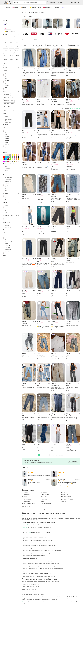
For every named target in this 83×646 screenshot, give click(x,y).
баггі (28, 525)
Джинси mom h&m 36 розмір (28, 417)
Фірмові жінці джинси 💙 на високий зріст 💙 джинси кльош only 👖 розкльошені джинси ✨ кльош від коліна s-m (43, 167)
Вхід (72, 2)
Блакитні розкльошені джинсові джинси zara (71, 449)
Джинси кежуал (45, 494)
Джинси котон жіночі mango (72, 357)
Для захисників (48, 7)
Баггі (6, 131)
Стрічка (63, 7)
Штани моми (25, 498)
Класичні (7, 144)
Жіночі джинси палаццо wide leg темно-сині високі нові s (58, 294)
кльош (28, 535)
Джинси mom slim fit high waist (28, 232)
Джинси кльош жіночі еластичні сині (56, 168)
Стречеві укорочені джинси (72, 325)
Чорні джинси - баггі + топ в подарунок (72, 230)
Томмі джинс (64, 501)
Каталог (8, 7)
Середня (7, 199)
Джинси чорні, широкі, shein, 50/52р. (58, 73)
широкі (25, 527)
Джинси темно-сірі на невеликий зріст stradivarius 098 (72, 418)
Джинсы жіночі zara (70, 293)
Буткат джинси (44, 498)
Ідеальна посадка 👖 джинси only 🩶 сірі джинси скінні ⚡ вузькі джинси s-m (73, 136)
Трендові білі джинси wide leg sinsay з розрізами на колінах (57, 357)
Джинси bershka (70, 262)
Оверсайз (7, 168)
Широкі (6, 172)
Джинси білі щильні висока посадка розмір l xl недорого (43, 232)
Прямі (6, 170)
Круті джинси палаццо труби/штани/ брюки (58, 135)
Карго (6, 142)
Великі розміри (8, 177)
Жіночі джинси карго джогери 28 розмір (41, 448)
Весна (6, 205)
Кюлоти (6, 148)
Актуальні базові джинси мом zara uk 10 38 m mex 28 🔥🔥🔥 (43, 264)
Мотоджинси (25, 496)
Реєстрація (77, 2)
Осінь (6, 212)
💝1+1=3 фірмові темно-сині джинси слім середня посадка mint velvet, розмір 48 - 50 (57, 327)
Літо (6, 210)
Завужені (7, 140)
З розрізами (8, 185)
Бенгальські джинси (26, 499)
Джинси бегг (64, 492)
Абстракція (7, 236)
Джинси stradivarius (26, 325)
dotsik (29, 471)
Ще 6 (4, 255)
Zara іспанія (44, 496)
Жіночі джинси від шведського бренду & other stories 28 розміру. (57, 388)
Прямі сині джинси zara (27, 104)
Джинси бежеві (25, 198)
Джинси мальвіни (26, 501)
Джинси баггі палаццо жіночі (58, 417)
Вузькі (6, 166)
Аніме (6, 238)
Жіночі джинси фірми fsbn (28, 387)
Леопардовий (8, 249)
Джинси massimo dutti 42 (34, 482)
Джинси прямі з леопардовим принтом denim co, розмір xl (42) (42, 200)
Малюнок (7, 251)
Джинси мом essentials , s (43, 417)
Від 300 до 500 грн (8, 100)
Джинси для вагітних (66, 494)
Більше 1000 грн (8, 106)
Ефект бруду (8, 179)
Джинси (24, 515)
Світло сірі (43, 501)
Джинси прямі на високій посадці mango (43, 103)
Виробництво (8, 218)
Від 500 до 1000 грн (9, 103)
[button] (22, 23)
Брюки (24, 509)
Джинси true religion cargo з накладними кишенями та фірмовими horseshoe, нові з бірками (58, 103)
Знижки (16, 7)
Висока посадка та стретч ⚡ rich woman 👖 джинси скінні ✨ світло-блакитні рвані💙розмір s (28, 167)
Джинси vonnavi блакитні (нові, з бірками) (67, 482)
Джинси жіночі (40, 295)
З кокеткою (7, 183)
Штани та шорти (7, 15)
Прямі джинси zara (70, 104)
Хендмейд (24, 7)
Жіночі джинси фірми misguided (42, 135)
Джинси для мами (26, 494)
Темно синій (25, 492)
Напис (6, 253)
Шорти (39, 509)
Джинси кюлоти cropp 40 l (57, 230)
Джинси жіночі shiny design (43, 357)
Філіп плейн (44, 492)
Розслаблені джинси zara (63, 474)
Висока (6, 196)
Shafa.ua (6, 12)
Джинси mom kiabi (32, 474)
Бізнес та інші (8, 227)
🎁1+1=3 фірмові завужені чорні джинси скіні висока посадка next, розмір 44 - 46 (58, 264)
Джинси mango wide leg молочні (27, 296)
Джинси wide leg (65, 498)
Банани (6, 133)
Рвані (6, 190)
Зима (6, 209)
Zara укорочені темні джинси (28, 135)
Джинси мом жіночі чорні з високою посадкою (72, 168)
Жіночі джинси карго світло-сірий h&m (58, 448)
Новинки (57, 7)
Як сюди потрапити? (75, 108)
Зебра (6, 243)
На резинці (7, 187)
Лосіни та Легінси (31, 509)
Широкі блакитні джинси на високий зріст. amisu (28, 73)
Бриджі (43, 509)
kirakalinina (30, 479)
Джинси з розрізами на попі (28, 503)
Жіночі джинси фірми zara (43, 387)
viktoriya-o (60, 471)
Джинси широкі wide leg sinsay (72, 388)
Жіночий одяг (7, 14)
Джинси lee (44, 499)
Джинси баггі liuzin (26, 357)
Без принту (7, 240)
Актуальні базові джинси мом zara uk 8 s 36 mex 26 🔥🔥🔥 (29, 264)
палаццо (29, 532)
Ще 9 (4, 150)
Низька (6, 198)
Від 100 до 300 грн (8, 97)
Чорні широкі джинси (46, 503)
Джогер (7, 138)
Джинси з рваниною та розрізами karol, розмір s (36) (73, 199)
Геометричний (8, 241)
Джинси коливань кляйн (66, 496)
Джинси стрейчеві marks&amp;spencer (71, 73)
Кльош (6, 146)
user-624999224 (61, 479)
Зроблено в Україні (36, 7)
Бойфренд (7, 134)
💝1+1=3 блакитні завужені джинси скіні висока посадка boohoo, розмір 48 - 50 (43, 327)
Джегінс (7, 136)
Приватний (7, 225)
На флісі (7, 188)
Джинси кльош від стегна (67, 499)
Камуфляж (7, 245)
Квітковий (7, 247)
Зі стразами (8, 181)
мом (28, 530)
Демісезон (7, 207)
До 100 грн (7, 94)
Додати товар (51, 2)
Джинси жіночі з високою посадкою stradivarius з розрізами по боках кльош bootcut (43, 73)
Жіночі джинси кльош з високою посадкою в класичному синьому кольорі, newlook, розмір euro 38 (58, 199)
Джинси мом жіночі (26, 447)
